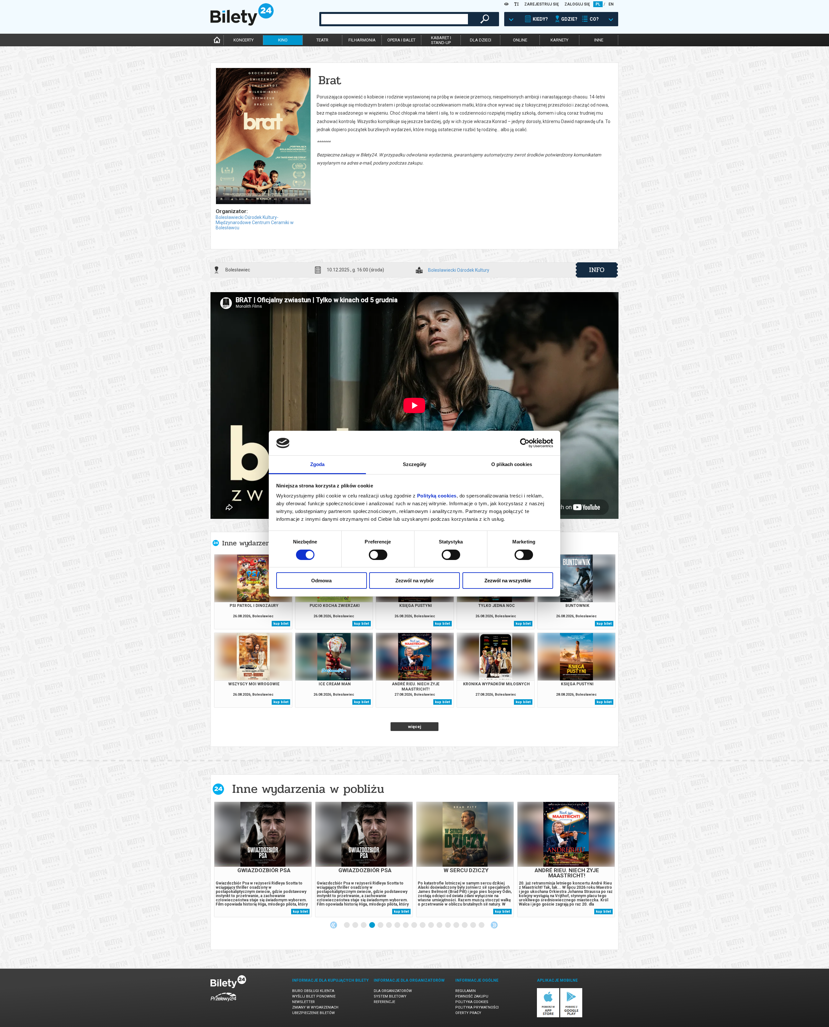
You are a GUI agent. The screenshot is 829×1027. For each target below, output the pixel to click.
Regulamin (465, 991)
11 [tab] (431, 925)
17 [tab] (482, 925)
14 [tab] (456, 925)
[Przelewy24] (223, 1002)
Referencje (384, 1002)
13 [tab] (448, 925)
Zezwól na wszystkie (507, 580)
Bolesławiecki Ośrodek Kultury (458, 270)
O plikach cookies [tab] (511, 464)
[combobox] (394, 19)
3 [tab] (364, 925)
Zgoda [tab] (317, 464)
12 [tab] (440, 925)
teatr (322, 40)
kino (283, 40)
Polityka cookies (471, 1002)
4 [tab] (372, 925)
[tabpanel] (263, 859)
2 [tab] (355, 925)
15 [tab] (465, 925)
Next (494, 925)
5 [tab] (381, 925)
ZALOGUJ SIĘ (577, 4)
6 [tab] (389, 925)
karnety (559, 40)
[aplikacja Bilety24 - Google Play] (571, 1016)
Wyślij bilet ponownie (313, 996)
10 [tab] (423, 925)
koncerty (243, 40)
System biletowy (390, 996)
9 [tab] (414, 925)
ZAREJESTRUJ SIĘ (541, 4)
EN (611, 4)
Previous (333, 925)
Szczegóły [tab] (414, 464)
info (597, 269)
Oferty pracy (468, 1013)
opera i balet (401, 40)
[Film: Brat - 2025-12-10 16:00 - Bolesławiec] (263, 136)
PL (598, 4)
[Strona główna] (242, 24)
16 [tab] (473, 925)
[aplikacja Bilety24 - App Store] (548, 1016)
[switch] (378, 555)
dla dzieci (480, 40)
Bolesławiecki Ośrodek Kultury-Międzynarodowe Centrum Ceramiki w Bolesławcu (255, 222)
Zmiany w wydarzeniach (315, 1007)
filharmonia (362, 40)
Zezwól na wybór (414, 580)
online (520, 40)
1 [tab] (347, 925)
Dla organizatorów (393, 991)
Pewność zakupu (471, 996)
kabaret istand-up (441, 40)
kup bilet (281, 624)
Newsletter (303, 1002)
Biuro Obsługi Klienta (313, 991)
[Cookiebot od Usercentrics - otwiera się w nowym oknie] (524, 443)
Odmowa (321, 580)
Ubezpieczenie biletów (313, 1013)
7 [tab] (397, 925)
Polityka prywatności (477, 1007)
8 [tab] (406, 925)
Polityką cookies (437, 495)
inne (598, 40)
